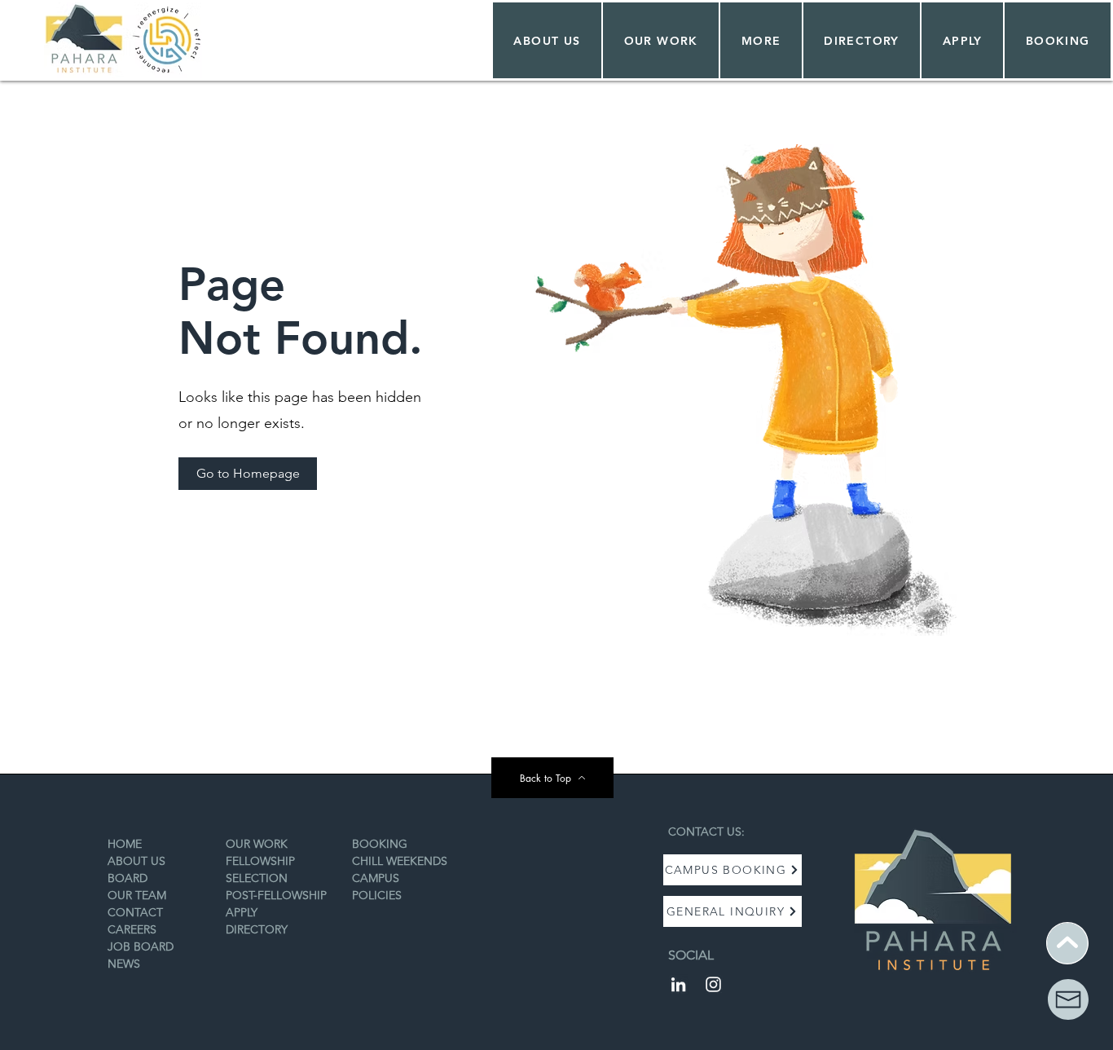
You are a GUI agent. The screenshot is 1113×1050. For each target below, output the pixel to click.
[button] (661, 40)
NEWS (124, 963)
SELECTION (257, 878)
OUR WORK (257, 843)
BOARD (127, 878)
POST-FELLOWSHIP (276, 895)
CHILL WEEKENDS (399, 861)
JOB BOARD (141, 946)
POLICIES (377, 895)
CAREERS (132, 929)
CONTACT (135, 912)
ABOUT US (136, 861)
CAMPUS (375, 878)
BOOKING (379, 843)
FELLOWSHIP (260, 861)
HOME (125, 843)
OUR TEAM (137, 895)
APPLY (241, 912)
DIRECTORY (257, 929)
